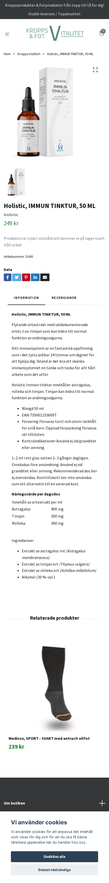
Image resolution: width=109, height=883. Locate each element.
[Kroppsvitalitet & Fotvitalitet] (54, 48)
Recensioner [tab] (64, 326)
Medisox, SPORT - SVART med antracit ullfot (49, 766)
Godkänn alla (54, 857)
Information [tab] (26, 326)
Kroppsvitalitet (28, 82)
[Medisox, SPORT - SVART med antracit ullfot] (54, 713)
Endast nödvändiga (54, 870)
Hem (7, 82)
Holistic (11, 242)
